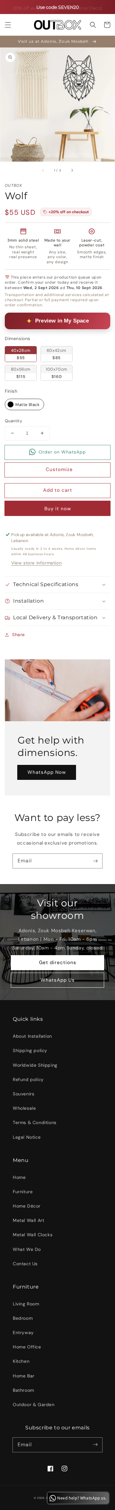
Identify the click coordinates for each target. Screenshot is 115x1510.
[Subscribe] (95, 861)
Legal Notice (27, 1137)
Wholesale (24, 1108)
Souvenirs (23, 1094)
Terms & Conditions (35, 1122)
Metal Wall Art (28, 1220)
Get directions (57, 962)
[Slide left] (43, 170)
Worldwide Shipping (35, 1065)
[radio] (21, 354)
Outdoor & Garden (34, 1404)
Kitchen (21, 1361)
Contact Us (25, 1264)
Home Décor (27, 1206)
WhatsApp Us (58, 980)
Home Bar (23, 1376)
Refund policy (28, 1079)
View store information (36, 563)
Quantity (13, 421)
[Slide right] (72, 170)
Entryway (23, 1332)
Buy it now (57, 508)
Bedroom (23, 1318)
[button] (8, 25)
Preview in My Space (62, 321)
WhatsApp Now (46, 772)
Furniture (23, 1191)
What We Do (27, 1249)
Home (19, 1177)
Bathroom (23, 1390)
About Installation (32, 1036)
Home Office (27, 1347)
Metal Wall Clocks (32, 1235)
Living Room (26, 1304)
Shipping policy (30, 1050)
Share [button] (18, 634)
